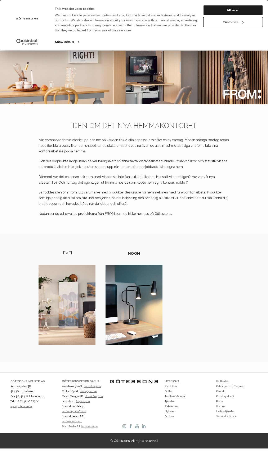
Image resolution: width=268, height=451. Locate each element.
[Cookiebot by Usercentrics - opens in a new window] (27, 42)
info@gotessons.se (21, 406)
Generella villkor (226, 416)
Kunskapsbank (225, 396)
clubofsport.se (88, 391)
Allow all (233, 10)
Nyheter (170, 411)
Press (219, 401)
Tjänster (170, 401)
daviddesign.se (94, 396)
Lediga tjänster (225, 411)
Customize (230, 22)
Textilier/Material (175, 396)
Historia (220, 406)
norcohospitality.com (74, 411)
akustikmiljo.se (92, 386)
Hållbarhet (222, 381)
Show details (64, 42)
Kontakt (220, 391)
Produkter (171, 386)
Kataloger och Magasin (230, 386)
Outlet (168, 391)
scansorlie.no (90, 426)
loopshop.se (83, 401)
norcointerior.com (72, 421)
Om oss (169, 416)
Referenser (171, 406)
